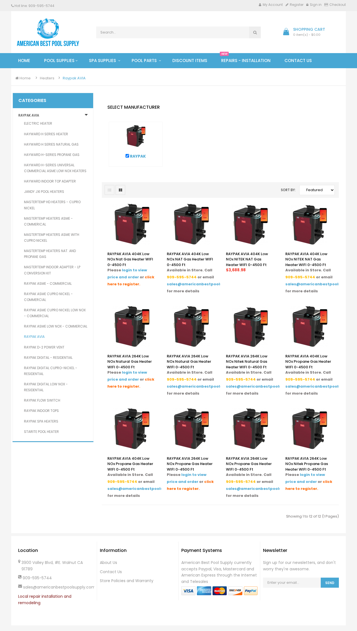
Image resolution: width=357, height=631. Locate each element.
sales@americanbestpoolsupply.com (205, 284)
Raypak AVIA (74, 78)
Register (296, 4)
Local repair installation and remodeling (44, 600)
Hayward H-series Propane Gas (51, 154)
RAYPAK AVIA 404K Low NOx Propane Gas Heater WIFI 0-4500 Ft (308, 362)
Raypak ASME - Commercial (48, 283)
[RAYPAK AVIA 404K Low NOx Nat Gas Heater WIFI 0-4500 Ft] (131, 224)
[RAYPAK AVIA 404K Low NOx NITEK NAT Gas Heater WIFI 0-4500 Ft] (250, 224)
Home (25, 78)
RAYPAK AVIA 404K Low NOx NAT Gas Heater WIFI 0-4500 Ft (190, 259)
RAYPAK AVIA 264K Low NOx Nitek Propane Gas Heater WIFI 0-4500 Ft (306, 464)
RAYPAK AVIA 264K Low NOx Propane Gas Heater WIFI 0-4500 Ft (190, 464)
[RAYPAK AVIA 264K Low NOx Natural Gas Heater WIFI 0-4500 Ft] (131, 326)
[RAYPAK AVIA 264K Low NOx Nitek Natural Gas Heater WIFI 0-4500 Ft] (250, 326)
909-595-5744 (182, 277)
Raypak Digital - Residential (48, 357)
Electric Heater (38, 123)
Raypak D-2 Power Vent (44, 347)
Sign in (316, 4)
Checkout (337, 4)
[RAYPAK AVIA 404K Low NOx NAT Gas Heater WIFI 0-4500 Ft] (191, 224)
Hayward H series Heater (46, 134)
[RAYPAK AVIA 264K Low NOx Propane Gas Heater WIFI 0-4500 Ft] (191, 428)
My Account (273, 4)
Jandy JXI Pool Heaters (44, 191)
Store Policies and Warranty (126, 580)
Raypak (137, 156)
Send (329, 582)
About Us (108, 562)
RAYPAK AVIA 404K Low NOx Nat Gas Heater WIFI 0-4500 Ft (130, 259)
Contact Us (111, 572)
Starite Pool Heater (41, 431)
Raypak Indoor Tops (41, 410)
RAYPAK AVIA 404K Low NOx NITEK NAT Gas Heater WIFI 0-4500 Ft (247, 259)
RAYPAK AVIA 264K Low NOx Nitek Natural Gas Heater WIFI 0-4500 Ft (246, 362)
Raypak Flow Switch (42, 400)
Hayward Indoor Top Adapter (50, 181)
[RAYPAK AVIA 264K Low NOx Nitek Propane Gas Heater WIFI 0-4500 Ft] (309, 428)
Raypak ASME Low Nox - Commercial (55, 326)
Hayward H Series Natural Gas (51, 144)
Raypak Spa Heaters (41, 421)
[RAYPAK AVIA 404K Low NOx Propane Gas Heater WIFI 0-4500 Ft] (309, 326)
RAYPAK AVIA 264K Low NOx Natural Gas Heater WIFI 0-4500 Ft (129, 362)
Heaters (47, 78)
